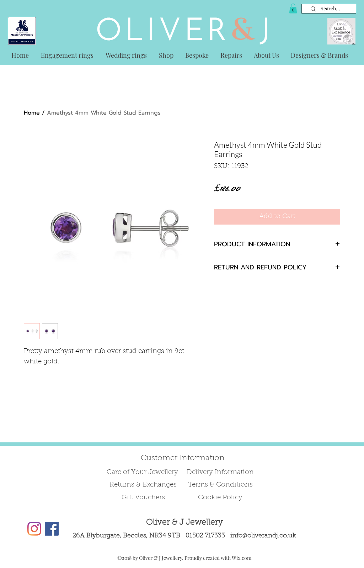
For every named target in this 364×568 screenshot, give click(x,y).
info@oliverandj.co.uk (263, 536)
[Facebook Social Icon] (52, 529)
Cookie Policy (220, 497)
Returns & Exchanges (143, 485)
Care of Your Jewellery (143, 472)
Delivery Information (220, 472)
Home (32, 113)
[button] (293, 8)
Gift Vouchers (143, 497)
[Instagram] (34, 529)
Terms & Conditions (220, 485)
